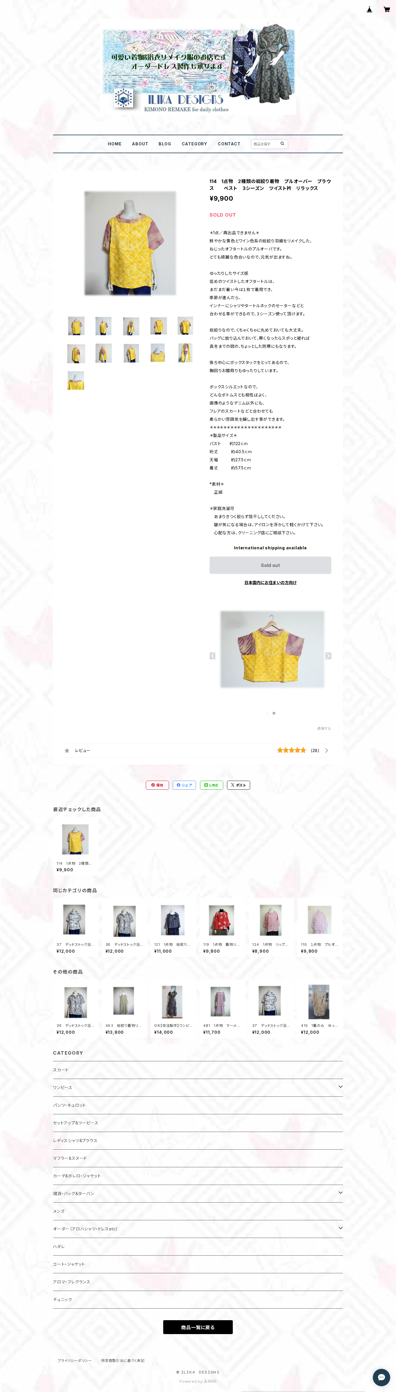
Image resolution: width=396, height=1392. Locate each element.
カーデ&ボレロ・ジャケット (77, 1175)
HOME (114, 143)
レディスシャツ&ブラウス (75, 1140)
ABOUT (140, 143)
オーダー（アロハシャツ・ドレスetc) (85, 1228)
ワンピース (62, 1087)
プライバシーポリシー (75, 1360)
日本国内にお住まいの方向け (270, 582)
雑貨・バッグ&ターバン (73, 1193)
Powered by (191, 1381)
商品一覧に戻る (198, 1327)
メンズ (58, 1211)
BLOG (165, 143)
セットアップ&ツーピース (76, 1122)
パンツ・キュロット (69, 1105)
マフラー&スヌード (70, 1158)
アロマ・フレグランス (71, 1281)
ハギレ (59, 1246)
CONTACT (229, 143)
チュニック (62, 1299)
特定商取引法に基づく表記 (123, 1360)
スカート (61, 1069)
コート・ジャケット (69, 1264)
